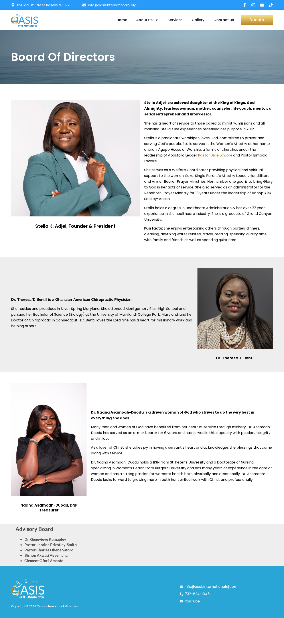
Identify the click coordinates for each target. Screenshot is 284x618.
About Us (144, 19)
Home (121, 19)
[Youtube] (262, 5)
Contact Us (223, 19)
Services (175, 19)
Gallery (198, 19)
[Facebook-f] (245, 5)
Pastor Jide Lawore (215, 155)
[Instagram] (253, 5)
